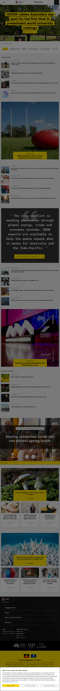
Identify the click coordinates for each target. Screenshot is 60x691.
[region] (30, 679)
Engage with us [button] (10, 608)
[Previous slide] (27, 457)
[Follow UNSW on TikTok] (52, 8)
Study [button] (7, 612)
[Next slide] (33, 457)
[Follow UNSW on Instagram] (43, 8)
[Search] (56, 2)
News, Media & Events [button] (13, 617)
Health (24, 49)
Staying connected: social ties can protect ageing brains (30, 438)
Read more (4, 463)
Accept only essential (30, 685)
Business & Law (33, 49)
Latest (5, 49)
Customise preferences (49, 685)
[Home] (19, 2)
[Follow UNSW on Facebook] (46, 8)
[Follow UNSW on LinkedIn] (40, 8)
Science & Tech (15, 49)
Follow (55, 6)
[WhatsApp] (55, 8)
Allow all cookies (11, 685)
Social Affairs (45, 49)
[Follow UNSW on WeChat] (49, 8)
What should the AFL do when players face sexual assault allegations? (30, 157)
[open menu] (3, 2)
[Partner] (38, 2)
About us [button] (8, 622)
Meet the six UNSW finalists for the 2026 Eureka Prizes (30, 364)
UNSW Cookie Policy (11, 682)
